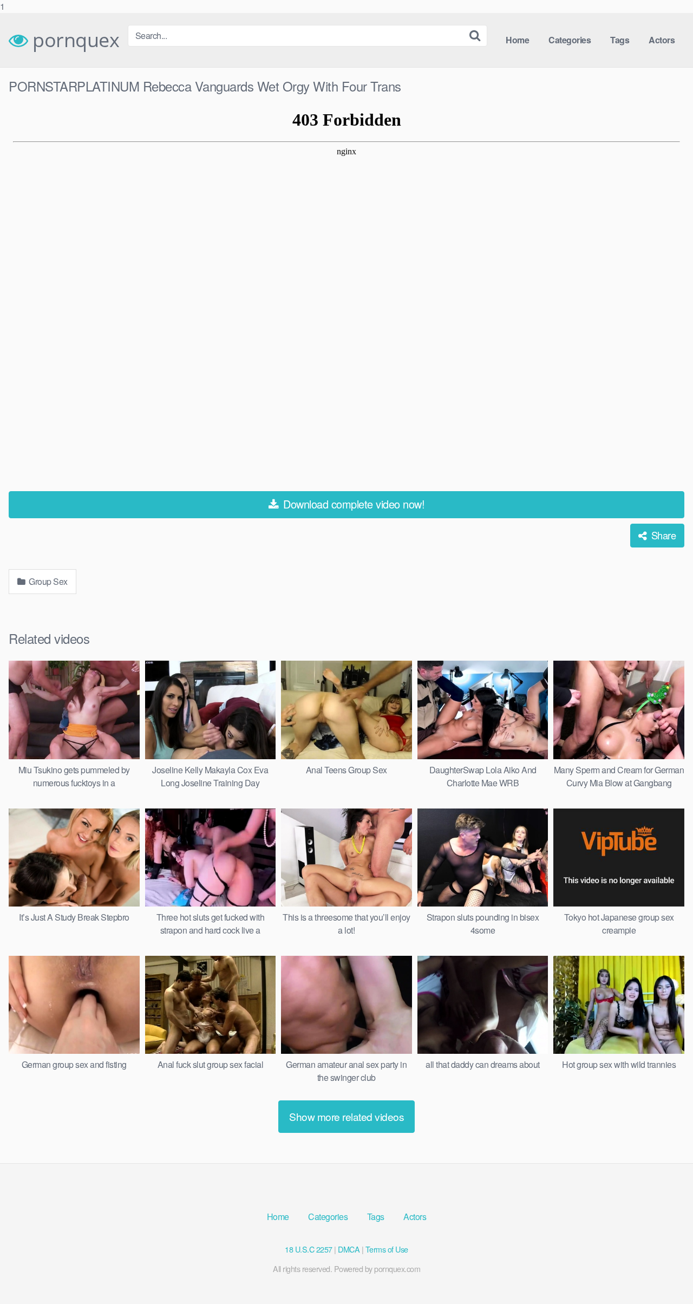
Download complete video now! (352, 504)
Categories (569, 40)
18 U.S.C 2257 (308, 1249)
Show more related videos (346, 1116)
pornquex (73, 40)
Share (662, 535)
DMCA (348, 1249)
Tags (619, 40)
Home (517, 40)
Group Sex (47, 581)
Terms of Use (386, 1249)
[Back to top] (663, 1273)
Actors (662, 40)
